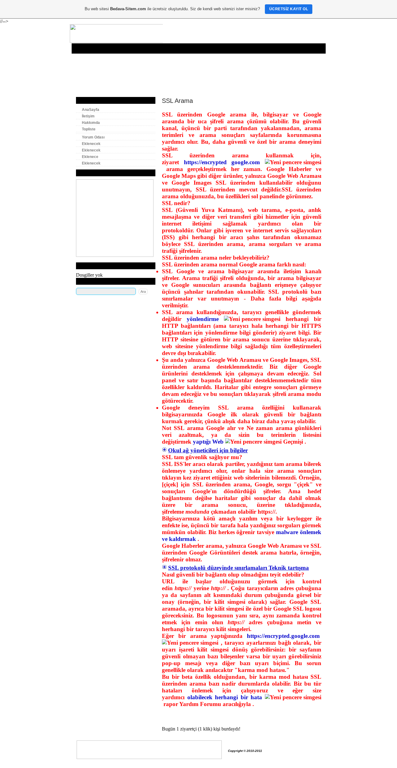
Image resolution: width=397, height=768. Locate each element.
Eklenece (246, 48)
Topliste (145, 48)
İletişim (103, 48)
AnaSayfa (83, 48)
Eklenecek (199, 48)
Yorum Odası (173, 48)
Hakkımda (124, 48)
